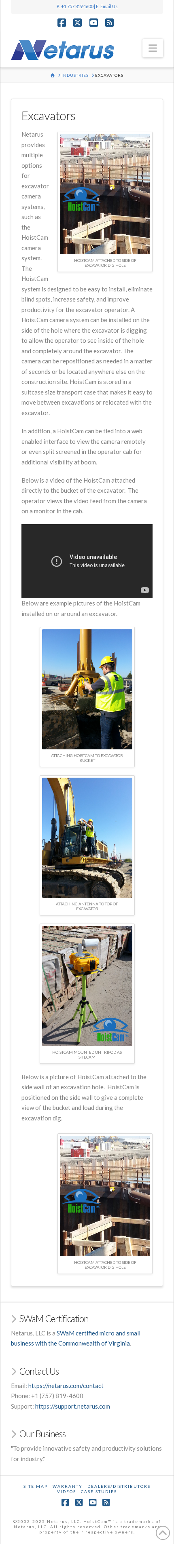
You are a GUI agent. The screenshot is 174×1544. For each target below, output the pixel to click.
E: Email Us (107, 6)
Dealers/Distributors (119, 1486)
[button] (152, 48)
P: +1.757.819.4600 (75, 6)
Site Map (35, 1486)
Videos (66, 1491)
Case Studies (99, 1491)
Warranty (68, 1486)
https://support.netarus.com (72, 1406)
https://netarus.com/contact (66, 1385)
